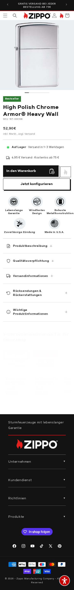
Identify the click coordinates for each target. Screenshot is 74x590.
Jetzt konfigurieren (37, 184)
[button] (5, 15)
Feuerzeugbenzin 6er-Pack (16, 381)
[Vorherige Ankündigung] (7, 4)
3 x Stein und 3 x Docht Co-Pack (46, 381)
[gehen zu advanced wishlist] (61, 15)
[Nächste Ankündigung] (66, 4)
